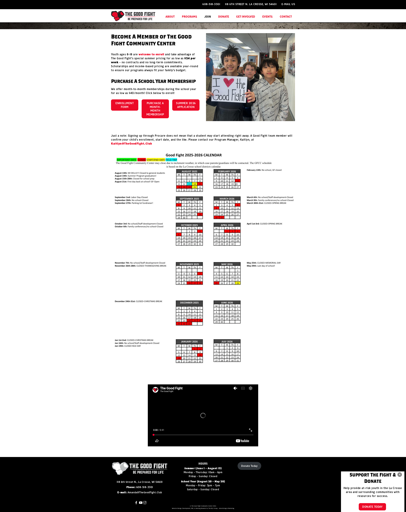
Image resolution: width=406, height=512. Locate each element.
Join (207, 16)
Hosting (198, 508)
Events (267, 16)
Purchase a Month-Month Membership (155, 108)
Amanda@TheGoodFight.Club (145, 492)
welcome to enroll (151, 54)
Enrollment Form (124, 105)
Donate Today (249, 465)
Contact (286, 16)
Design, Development (183, 508)
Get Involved (245, 16)
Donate (223, 16)
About (170, 16)
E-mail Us (288, 4)
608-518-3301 (211, 4)
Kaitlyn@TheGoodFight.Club (131, 143)
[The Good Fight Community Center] (133, 19)
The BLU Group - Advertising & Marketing (221, 508)
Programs (189, 16)
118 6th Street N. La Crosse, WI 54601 (251, 4)
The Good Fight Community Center (201, 506)
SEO (192, 508)
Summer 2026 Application (186, 105)
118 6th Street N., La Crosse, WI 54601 (140, 481)
